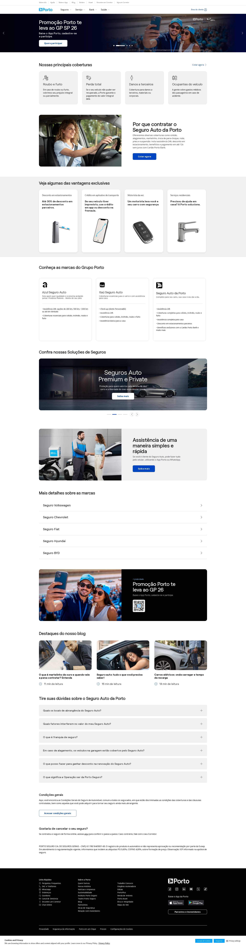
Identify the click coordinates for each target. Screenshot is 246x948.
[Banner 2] (114, 414)
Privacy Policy (104, 943)
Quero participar (53, 43)
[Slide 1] (113, 45)
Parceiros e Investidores (188, 911)
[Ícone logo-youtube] (191, 889)
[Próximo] (242, 33)
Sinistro (82, 2)
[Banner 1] (109, 414)
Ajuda (52, 2)
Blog (73, 2)
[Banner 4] (125, 414)
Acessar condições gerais (57, 813)
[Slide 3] (126, 45)
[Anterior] (3, 33)
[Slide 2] (120, 45)
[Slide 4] (129, 45)
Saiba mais (123, 396)
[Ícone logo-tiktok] (205, 889)
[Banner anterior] (132, 414)
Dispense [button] (219, 941)
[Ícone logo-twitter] (198, 889)
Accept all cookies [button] (203, 941)
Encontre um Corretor (105, 2)
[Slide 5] (132, 45)
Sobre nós (42, 2)
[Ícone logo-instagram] (176, 889)
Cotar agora (198, 64)
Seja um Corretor (123, 2)
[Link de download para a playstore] (196, 902)
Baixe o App (63, 2)
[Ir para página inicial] (45, 9)
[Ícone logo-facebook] (169, 889)
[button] (233, 941)
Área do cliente (197, 9)
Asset (91, 2)
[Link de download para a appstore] (176, 902)
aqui (86, 834)
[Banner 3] (120, 414)
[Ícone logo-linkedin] (184, 889)
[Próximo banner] (137, 414)
